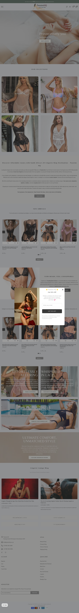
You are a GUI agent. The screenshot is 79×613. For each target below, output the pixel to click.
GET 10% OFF (52, 311)
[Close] (63, 289)
